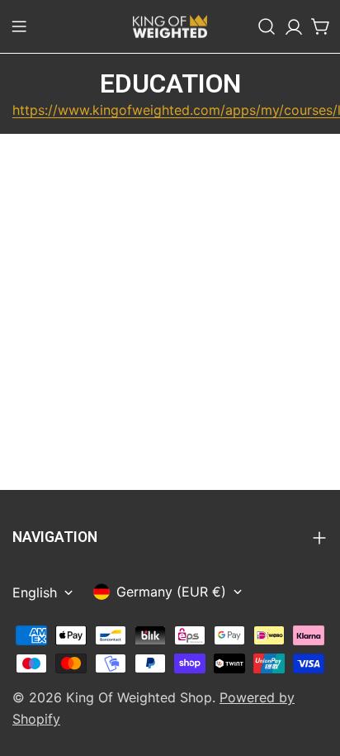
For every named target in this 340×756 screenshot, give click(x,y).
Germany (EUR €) (171, 591)
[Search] (266, 26)
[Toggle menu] (18, 26)
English (34, 592)
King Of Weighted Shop (139, 697)
